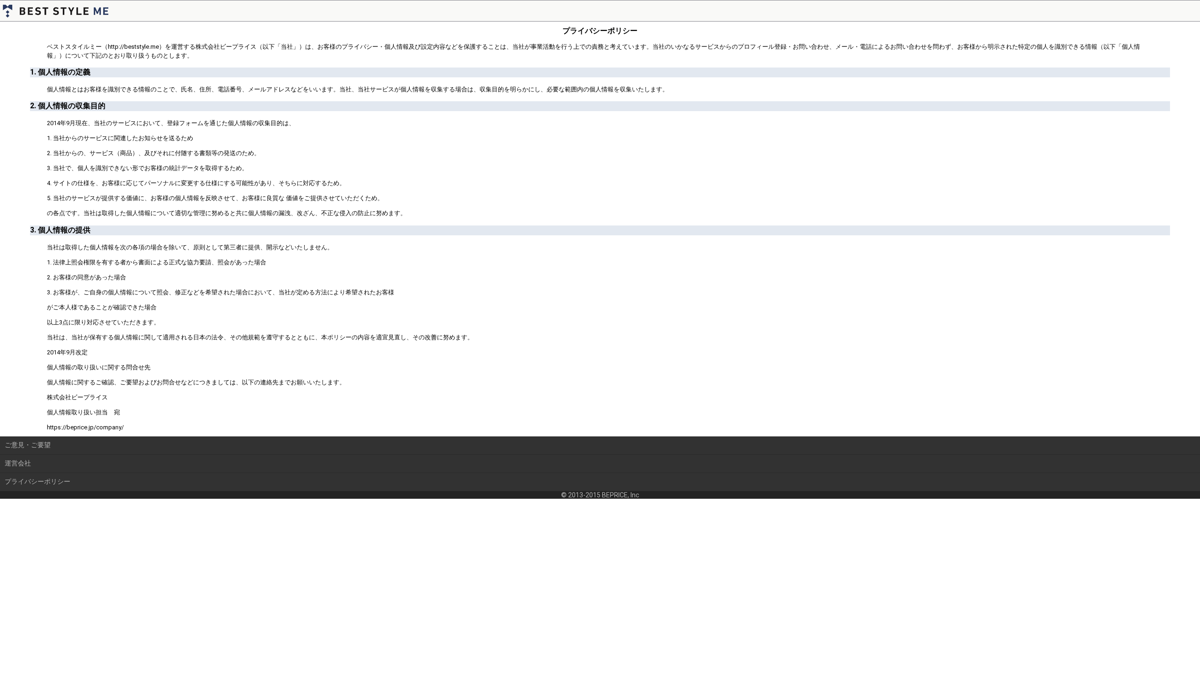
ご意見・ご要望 (28, 445)
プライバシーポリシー (37, 481)
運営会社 (18, 463)
